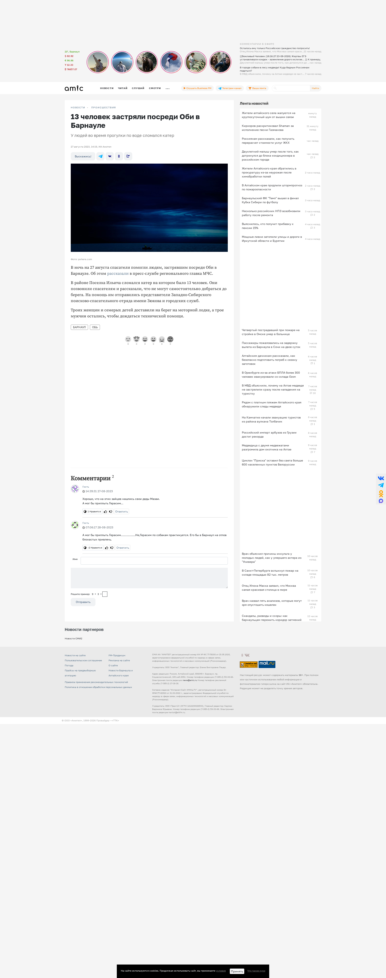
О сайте (113, 665)
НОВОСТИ (78, 107)
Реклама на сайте (119, 660)
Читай (122, 88)
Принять (237, 971)
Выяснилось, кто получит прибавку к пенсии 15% (268, 226)
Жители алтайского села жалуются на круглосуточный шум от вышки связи (268, 115)
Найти (315, 88)
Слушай (138, 88)
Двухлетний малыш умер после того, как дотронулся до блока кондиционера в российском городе (270, 155)
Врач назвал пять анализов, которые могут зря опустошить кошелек (272, 602)
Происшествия (103, 107)
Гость (85, 486)
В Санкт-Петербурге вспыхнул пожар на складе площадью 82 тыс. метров (270, 572)
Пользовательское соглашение (83, 660)
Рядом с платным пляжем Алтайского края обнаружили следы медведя (271, 404)
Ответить (121, 511)
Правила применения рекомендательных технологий (96, 682)
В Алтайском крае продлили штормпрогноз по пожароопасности (272, 187)
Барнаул (79, 327)
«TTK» (115, 720)
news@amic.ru (190, 680)
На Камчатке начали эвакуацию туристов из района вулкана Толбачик (271, 419)
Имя (75, 559)
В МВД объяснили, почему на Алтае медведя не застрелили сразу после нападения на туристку (273, 389)
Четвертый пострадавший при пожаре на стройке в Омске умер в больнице (271, 332)
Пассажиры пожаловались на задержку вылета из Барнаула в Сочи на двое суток (271, 345)
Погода (69, 665)
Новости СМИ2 (73, 638)
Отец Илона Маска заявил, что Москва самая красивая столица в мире (269, 587)
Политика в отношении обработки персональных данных (98, 687)
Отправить (83, 602)
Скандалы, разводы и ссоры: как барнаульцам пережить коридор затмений (272, 617)
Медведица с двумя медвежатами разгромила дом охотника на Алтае (266, 447)
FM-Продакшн (117, 655)
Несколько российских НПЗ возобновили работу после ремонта (271, 213)
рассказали (118, 273)
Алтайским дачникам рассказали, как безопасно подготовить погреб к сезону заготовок (269, 359)
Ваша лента (259, 88)
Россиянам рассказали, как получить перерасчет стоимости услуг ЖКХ (268, 140)
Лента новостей (254, 103)
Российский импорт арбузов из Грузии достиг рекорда (269, 434)
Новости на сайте (75, 655)
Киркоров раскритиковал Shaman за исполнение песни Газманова (268, 127)
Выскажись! (83, 156)
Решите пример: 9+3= (86, 594)
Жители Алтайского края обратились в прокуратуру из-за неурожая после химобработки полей (269, 172)
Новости (106, 88)
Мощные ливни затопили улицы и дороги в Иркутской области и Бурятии (272, 238)
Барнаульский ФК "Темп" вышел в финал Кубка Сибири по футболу (270, 200)
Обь (95, 327)
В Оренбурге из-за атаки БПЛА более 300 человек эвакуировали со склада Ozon (271, 374)
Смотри (155, 88)
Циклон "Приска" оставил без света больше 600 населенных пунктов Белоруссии (272, 462)
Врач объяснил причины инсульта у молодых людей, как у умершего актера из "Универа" (271, 557)
